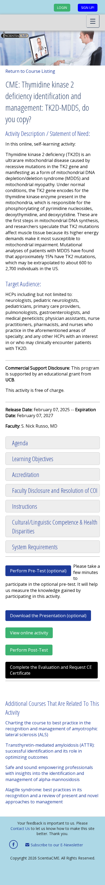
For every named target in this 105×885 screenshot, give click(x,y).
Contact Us (20, 828)
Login (62, 7)
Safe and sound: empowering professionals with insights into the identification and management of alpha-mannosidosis (49, 773)
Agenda (20, 442)
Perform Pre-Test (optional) (38, 571)
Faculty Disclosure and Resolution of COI (54, 490)
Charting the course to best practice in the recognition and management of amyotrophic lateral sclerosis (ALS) (51, 729)
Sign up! (87, 7)
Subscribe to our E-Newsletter (56, 844)
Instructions (24, 506)
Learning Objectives (32, 458)
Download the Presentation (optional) (48, 616)
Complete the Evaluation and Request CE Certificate (51, 670)
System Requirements (35, 546)
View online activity (29, 633)
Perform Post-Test (29, 650)
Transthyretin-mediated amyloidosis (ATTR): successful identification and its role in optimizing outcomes (49, 751)
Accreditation (25, 474)
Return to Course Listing (30, 71)
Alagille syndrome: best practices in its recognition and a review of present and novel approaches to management (51, 796)
